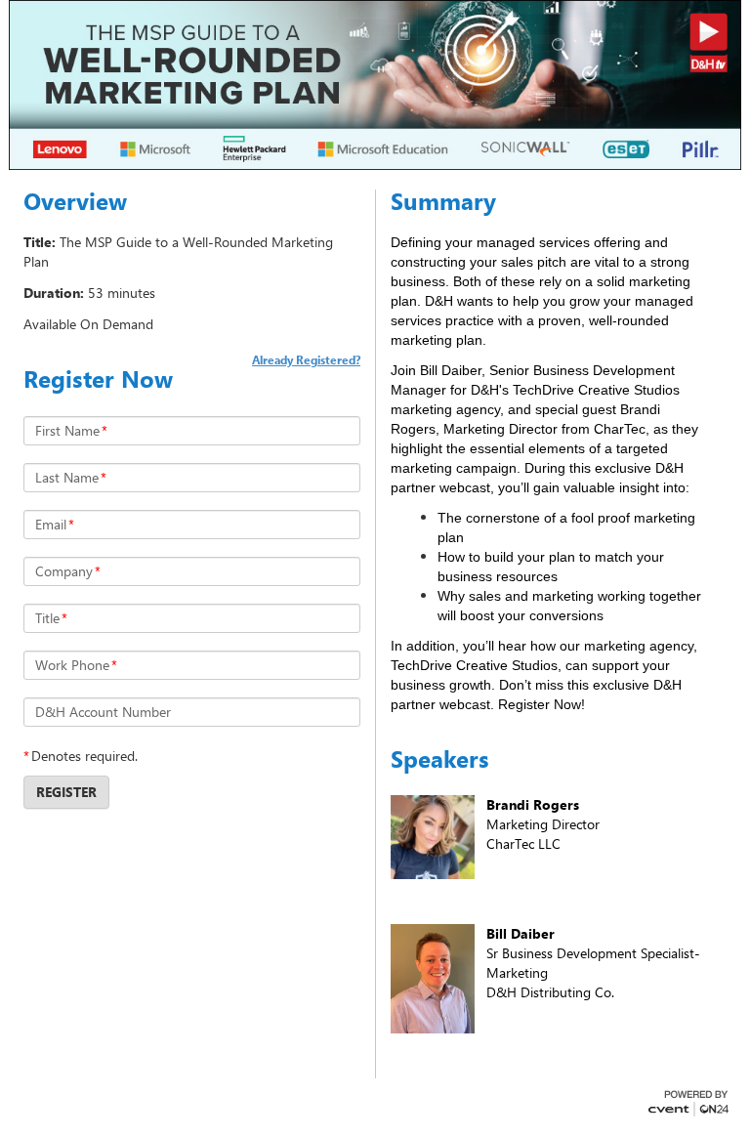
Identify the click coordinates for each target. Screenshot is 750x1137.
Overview (75, 201)
